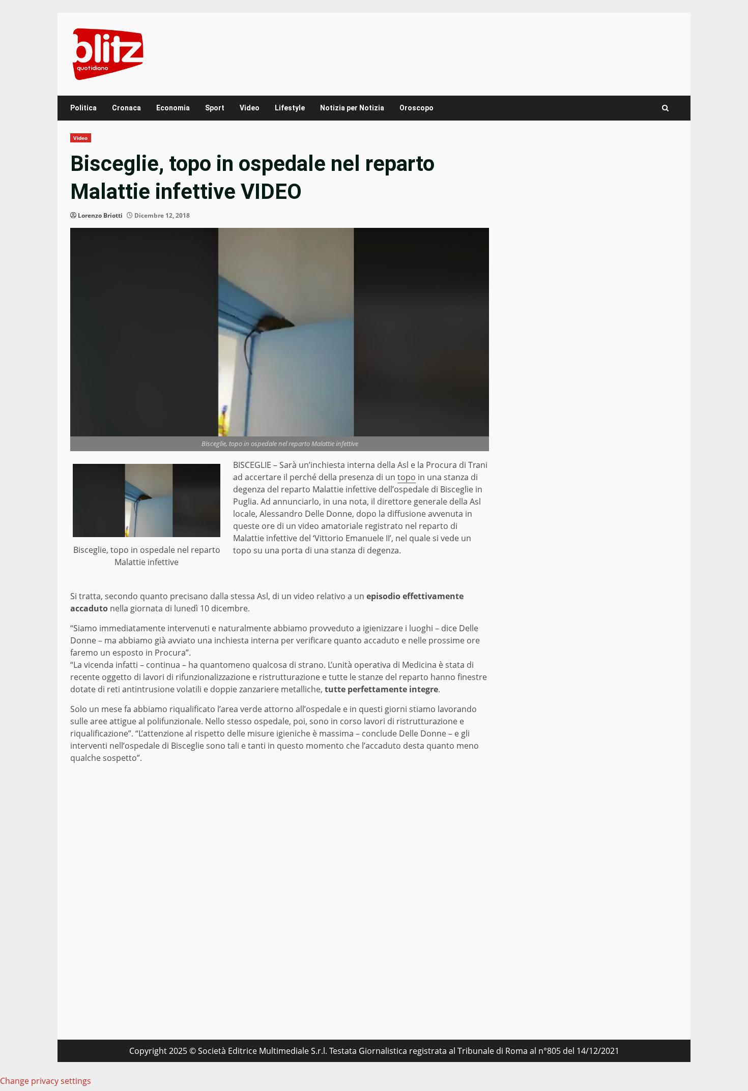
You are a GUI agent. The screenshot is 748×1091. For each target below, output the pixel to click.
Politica (83, 108)
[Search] (665, 108)
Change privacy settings (45, 1080)
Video (250, 108)
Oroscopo (416, 108)
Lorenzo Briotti (100, 215)
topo (406, 477)
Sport (214, 108)
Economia (173, 108)
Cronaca (126, 108)
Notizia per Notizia (352, 108)
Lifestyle (290, 108)
